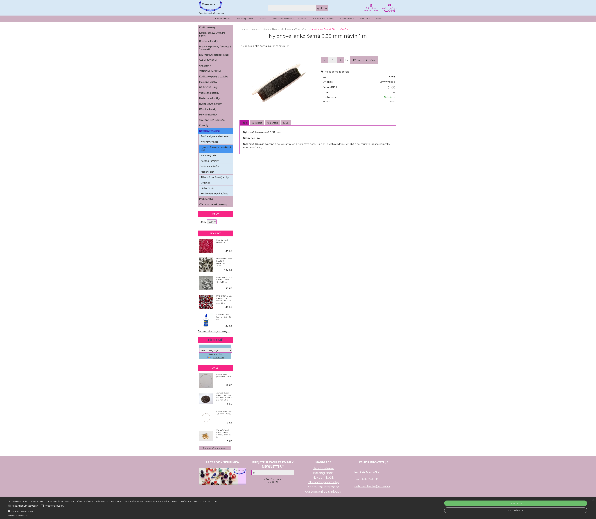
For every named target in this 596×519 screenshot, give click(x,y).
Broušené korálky (208, 41)
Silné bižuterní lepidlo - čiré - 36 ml (223, 316)
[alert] (298, 508)
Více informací (211, 501)
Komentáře (272, 122)
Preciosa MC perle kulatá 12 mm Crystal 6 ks (224, 279)
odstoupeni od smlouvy (323, 491)
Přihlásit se (371, 8)
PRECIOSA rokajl (208, 87)
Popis (244, 122)
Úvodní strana (222, 18)
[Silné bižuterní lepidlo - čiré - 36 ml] (206, 320)
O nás (262, 18)
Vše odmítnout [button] (515, 510)
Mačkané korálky (208, 82)
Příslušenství (206, 199)
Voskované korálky (209, 92)
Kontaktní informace (323, 487)
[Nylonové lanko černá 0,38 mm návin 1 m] (278, 83)
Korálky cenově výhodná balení (212, 34)
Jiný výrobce (387, 81)
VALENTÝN (205, 65)
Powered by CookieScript (18, 516)
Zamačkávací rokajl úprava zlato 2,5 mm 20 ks (223, 433)
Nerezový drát (208, 155)
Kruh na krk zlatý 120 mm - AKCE (224, 412)
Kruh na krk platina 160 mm (223, 375)
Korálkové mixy (207, 27)
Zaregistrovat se (371, 10)
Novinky (365, 18)
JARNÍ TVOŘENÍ (208, 60)
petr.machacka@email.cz (372, 486)
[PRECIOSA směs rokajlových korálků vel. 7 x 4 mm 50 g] (206, 302)
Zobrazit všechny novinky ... (214, 331)
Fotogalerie (347, 18)
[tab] (244, 123)
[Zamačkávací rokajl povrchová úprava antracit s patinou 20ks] (206, 399)
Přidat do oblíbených (336, 71)
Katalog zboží (245, 18)
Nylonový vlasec (209, 141)
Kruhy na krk (207, 188)
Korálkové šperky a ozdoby (213, 76)
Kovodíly (203, 125)
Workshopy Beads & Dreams (289, 18)
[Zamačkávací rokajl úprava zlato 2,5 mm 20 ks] (206, 436)
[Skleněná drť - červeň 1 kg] (206, 246)
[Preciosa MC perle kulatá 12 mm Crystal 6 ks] (206, 283)
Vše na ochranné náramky (213, 204)
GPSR (286, 122)
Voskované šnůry (210, 166)
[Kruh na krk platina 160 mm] (206, 380)
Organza (205, 182)
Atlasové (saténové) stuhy (215, 177)
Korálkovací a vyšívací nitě (214, 193)
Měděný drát (207, 171)
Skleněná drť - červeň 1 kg (222, 241)
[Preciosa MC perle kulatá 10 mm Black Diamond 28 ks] (206, 264)
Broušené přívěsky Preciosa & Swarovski (215, 48)
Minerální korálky (208, 114)
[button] (113, 511)
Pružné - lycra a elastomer (215, 136)
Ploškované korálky (209, 98)
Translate (218, 357)
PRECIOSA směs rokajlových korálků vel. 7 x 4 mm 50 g (224, 299)
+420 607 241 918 (366, 479)
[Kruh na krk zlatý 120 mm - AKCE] (206, 417)
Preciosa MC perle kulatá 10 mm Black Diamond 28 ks (224, 262)
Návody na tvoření (323, 18)
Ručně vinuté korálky (210, 103)
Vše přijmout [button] (516, 503)
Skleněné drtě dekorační (212, 120)
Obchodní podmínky (323, 482)
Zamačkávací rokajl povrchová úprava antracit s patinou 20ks (224, 396)
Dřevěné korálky (208, 109)
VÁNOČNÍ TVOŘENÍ (210, 71)
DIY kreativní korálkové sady (214, 54)
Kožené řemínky (210, 161)
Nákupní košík (323, 477)
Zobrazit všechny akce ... (215, 448)
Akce (379, 18)
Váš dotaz (257, 122)
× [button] (593, 500)
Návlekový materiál (209, 131)
